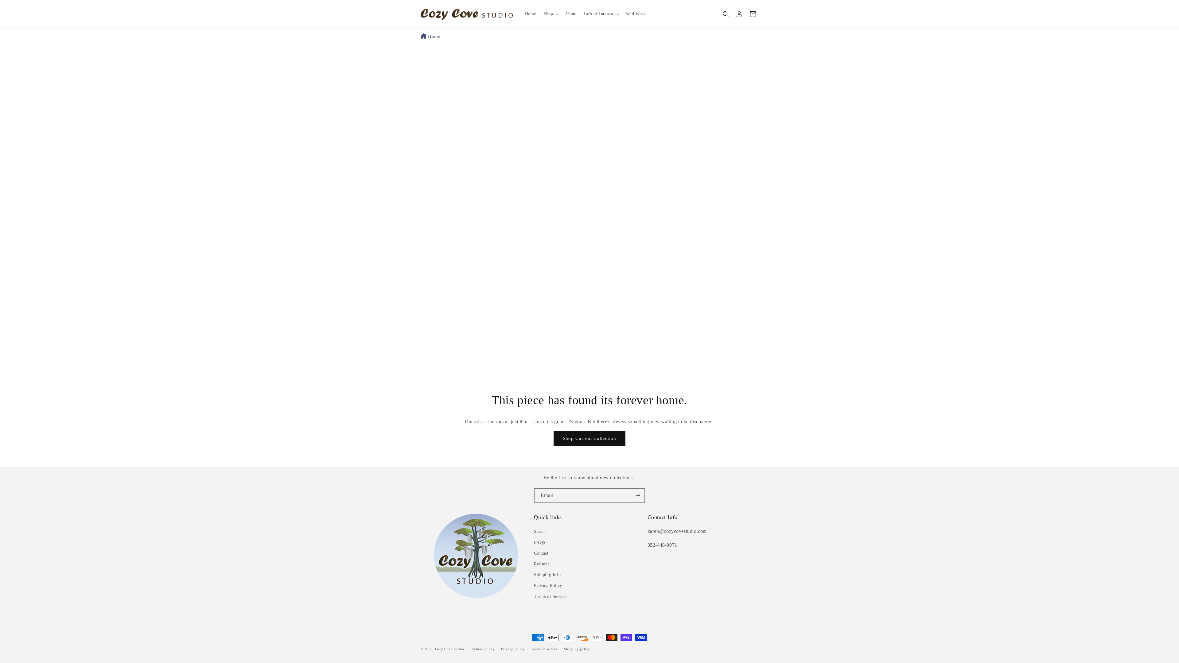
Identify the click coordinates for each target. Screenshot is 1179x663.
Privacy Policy (548, 585)
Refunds (541, 564)
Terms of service (544, 649)
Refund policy (483, 649)
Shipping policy (577, 649)
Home (434, 36)
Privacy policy (513, 649)
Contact (541, 553)
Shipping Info (547, 574)
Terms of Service (550, 596)
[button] (550, 14)
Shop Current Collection (589, 438)
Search (540, 531)
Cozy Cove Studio (449, 649)
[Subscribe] (637, 495)
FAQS (539, 542)
